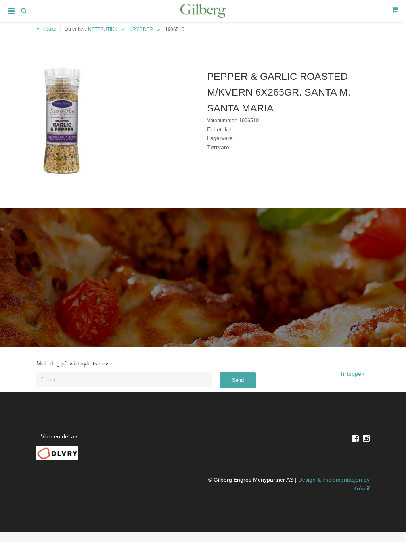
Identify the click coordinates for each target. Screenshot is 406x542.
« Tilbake (46, 29)
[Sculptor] (203, 12)
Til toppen (353, 374)
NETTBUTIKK (102, 29)
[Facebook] (355, 438)
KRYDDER (141, 29)
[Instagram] (366, 438)
